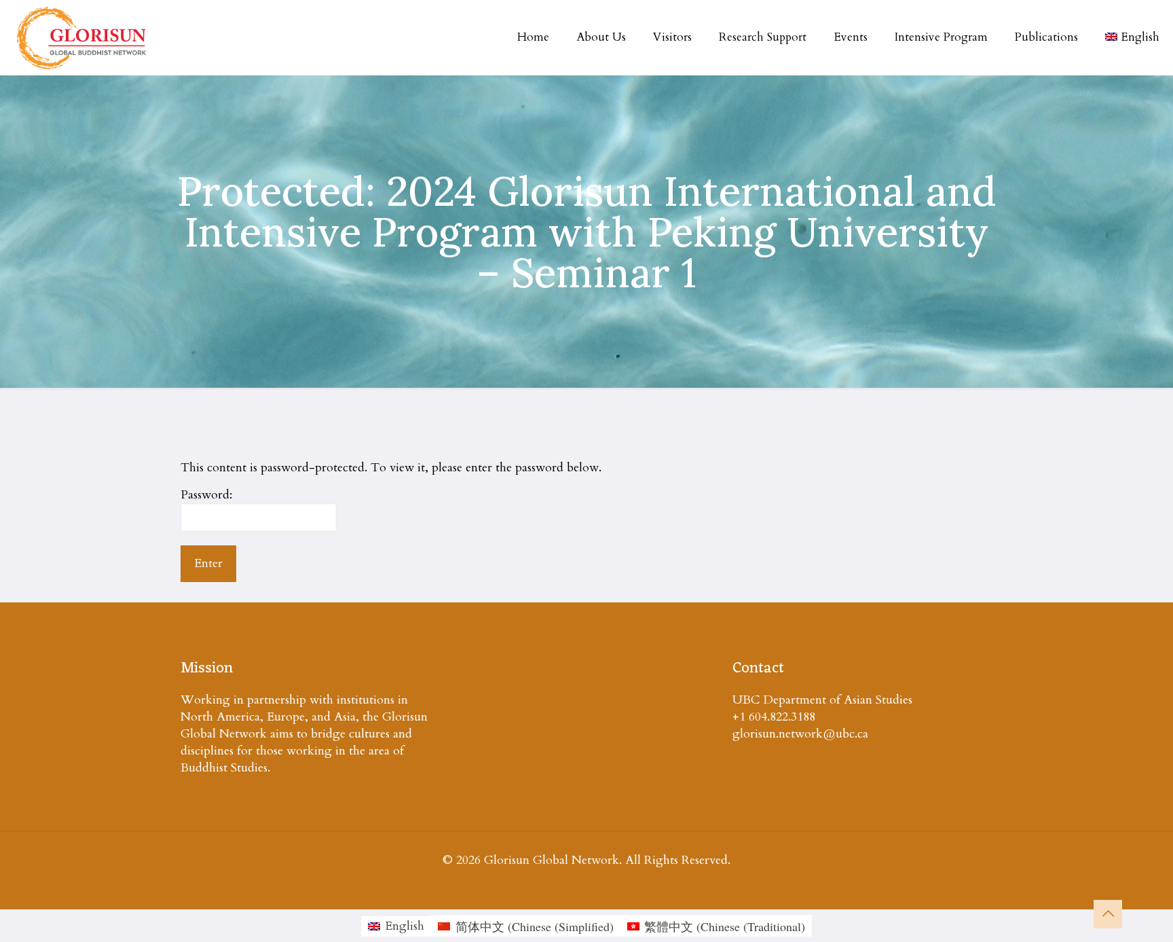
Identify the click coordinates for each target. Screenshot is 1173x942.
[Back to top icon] (1108, 914)
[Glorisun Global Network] (82, 37)
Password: (206, 494)
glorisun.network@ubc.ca (800, 733)
